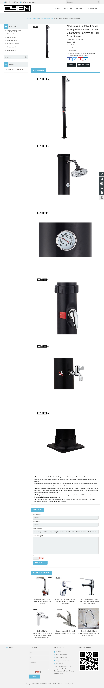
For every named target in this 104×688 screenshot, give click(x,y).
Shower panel (11, 47)
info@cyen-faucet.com (28, 2)
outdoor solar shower (88, 53)
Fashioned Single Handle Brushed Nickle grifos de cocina (42, 601)
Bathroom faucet (12, 34)
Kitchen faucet (11, 37)
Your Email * (36, 521)
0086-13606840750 (61, 655)
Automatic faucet (12, 40)
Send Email (84, 65)
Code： (35, 556)
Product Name (37, 528)
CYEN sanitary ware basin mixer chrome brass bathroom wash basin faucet (89, 601)
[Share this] (69, 59)
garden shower (75, 53)
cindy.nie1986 (60, 664)
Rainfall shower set (13, 43)
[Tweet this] (74, 59)
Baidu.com (20, 69)
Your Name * (37, 514)
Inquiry (72, 65)
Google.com (10, 69)
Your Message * (38, 536)
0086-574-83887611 (11, 2)
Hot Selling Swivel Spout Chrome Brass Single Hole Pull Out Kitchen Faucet (88, 633)
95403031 (59, 652)
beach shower (83, 55)
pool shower (74, 55)
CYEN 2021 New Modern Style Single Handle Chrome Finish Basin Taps (65, 601)
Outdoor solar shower (14, 30)
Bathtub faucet (11, 50)
